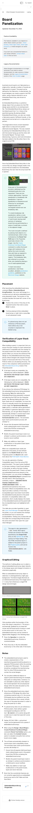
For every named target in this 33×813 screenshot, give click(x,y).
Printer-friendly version (17, 800)
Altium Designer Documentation (15, 12)
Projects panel (15, 545)
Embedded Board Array (12, 366)
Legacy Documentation (21, 74)
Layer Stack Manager (11, 510)
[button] (16, 786)
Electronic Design (13, 275)
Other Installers (16, 76)
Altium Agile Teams (14, 44)
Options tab (20, 536)
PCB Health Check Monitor (20, 456)
